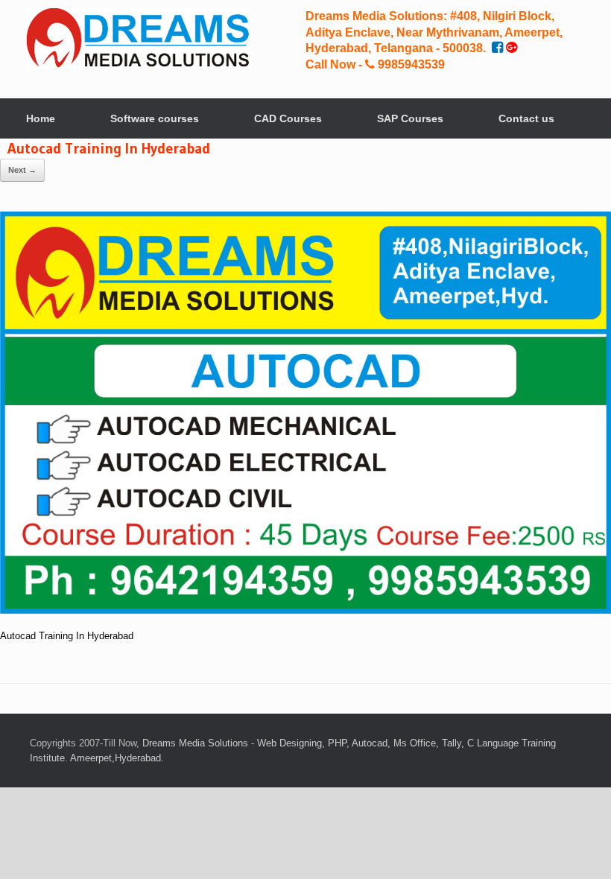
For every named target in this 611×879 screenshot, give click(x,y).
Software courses (154, 118)
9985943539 (410, 64)
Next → (22, 169)
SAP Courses (410, 118)
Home (40, 118)
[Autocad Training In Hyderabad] (305, 610)
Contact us (526, 118)
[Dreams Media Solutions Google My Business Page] (511, 48)
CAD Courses (288, 118)
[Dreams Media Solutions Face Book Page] (499, 48)
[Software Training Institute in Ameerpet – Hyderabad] (137, 38)
